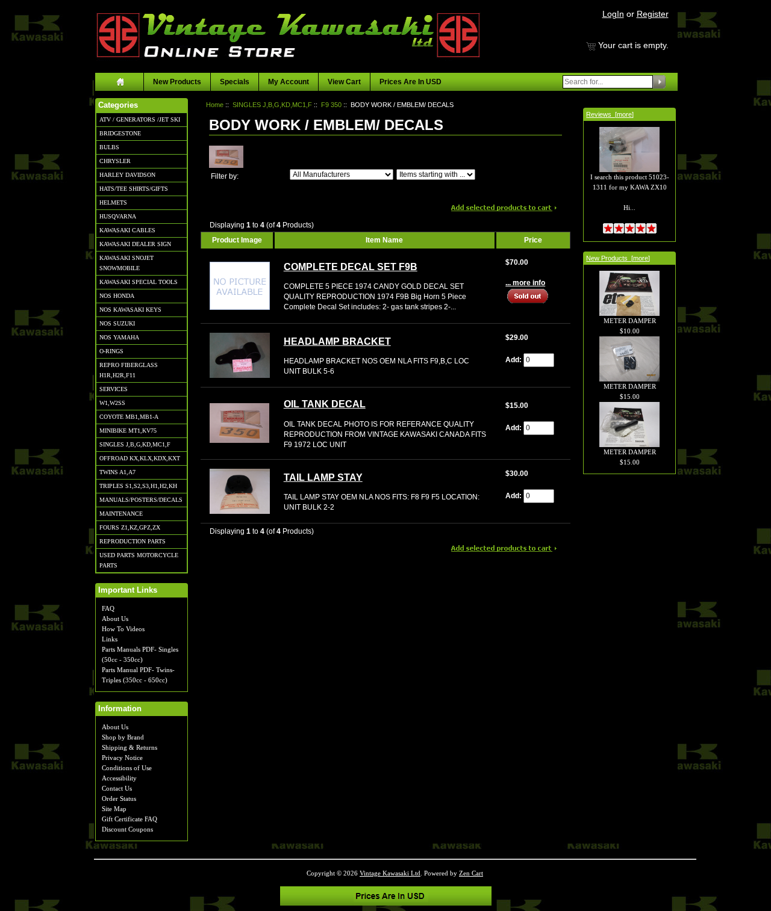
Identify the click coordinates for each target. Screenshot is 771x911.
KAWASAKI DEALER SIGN (135, 244)
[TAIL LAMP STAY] (240, 491)
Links (109, 639)
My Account (288, 82)
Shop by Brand (123, 737)
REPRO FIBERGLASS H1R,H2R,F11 (128, 370)
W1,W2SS (112, 403)
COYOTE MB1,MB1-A (128, 416)
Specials (234, 82)
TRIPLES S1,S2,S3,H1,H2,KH (138, 486)
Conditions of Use (127, 767)
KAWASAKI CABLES (127, 230)
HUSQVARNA (117, 216)
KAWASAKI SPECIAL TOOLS (138, 282)
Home (214, 104)
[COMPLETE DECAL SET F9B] (240, 285)
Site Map (114, 808)
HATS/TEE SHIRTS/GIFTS (133, 188)
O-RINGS (111, 351)
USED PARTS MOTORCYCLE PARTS (138, 560)
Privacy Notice (122, 757)
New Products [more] (618, 258)
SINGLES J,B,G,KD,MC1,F (134, 444)
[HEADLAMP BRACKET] (240, 354)
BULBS (109, 147)
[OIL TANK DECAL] (239, 422)
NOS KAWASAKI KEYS (130, 309)
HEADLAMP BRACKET (337, 341)
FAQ (108, 608)
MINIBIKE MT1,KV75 (128, 430)
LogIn (613, 14)
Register (653, 14)
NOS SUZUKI (117, 323)
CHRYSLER (115, 161)
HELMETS (113, 202)
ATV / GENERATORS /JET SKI (139, 119)
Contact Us (117, 788)
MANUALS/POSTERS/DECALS (141, 499)
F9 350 (331, 104)
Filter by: (225, 176)
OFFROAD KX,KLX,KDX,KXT (139, 458)
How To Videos (123, 628)
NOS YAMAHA (119, 337)
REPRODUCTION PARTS (132, 541)
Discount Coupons (127, 829)
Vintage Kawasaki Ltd (390, 873)
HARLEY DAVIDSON (127, 174)
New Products (177, 82)
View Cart (344, 82)
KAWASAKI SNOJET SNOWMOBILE (126, 263)
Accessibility (119, 778)
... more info (525, 283)
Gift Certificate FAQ (129, 819)
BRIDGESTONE (120, 133)
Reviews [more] (610, 114)
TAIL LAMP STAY (323, 477)
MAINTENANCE (121, 513)
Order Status (119, 798)
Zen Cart (471, 873)
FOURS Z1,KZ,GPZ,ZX (129, 527)
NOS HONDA (116, 295)
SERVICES (113, 389)
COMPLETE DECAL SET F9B (350, 267)
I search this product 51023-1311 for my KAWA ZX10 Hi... (629, 192)
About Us (115, 618)
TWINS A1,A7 (117, 472)
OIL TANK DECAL (325, 404)
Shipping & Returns (129, 747)
